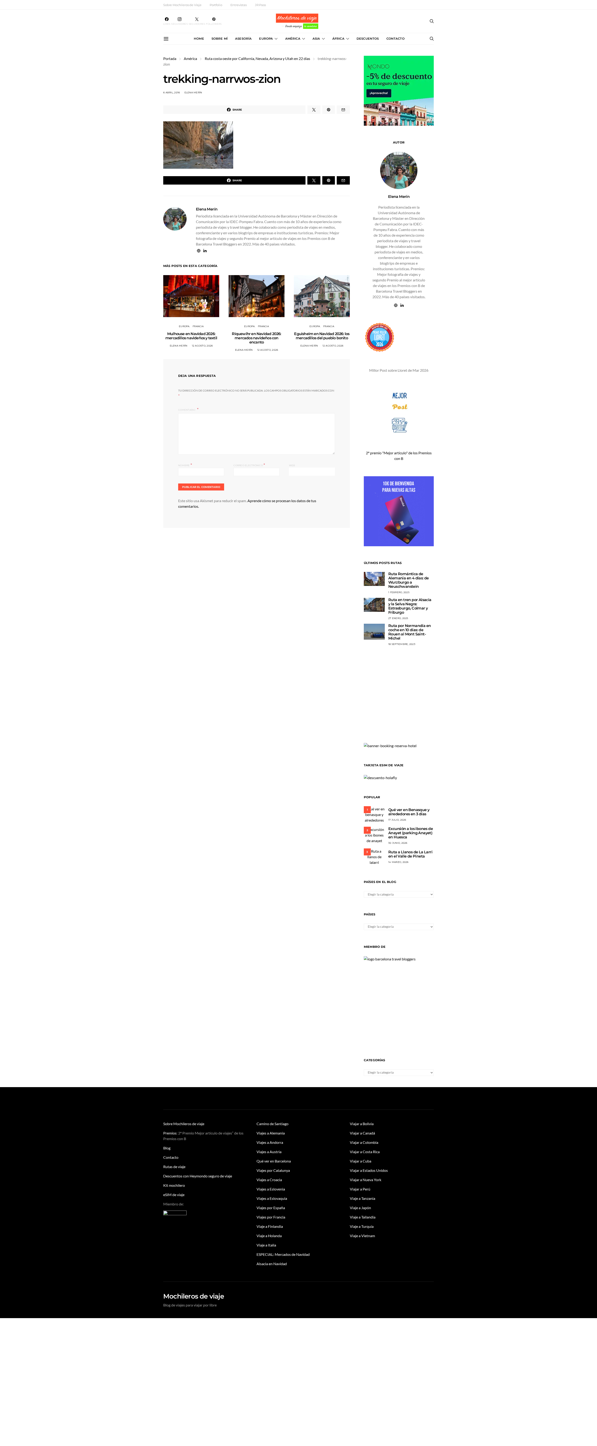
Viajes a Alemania (271, 1133)
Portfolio (216, 5)
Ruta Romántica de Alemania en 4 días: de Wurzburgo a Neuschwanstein (408, 580)
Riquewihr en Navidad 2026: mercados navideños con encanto (256, 338)
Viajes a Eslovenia (271, 1189)
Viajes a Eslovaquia (272, 1198)
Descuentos (368, 38)
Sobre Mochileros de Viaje (182, 5)
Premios (170, 1133)
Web (292, 465)
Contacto (395, 38)
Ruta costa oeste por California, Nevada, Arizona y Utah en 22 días (257, 58)
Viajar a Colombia (364, 1142)
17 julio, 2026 (397, 819)
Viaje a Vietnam (362, 1235)
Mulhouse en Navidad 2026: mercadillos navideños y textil (191, 336)
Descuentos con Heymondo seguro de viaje (197, 1176)
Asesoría (243, 38)
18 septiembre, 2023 (401, 644)
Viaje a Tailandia (362, 1217)
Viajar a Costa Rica (365, 1151)
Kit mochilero (174, 1185)
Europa (266, 38)
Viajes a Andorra (270, 1142)
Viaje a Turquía (362, 1226)
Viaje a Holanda (269, 1235)
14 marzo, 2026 (398, 862)
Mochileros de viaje (193, 1296)
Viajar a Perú (360, 1189)
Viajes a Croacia (269, 1179)
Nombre (185, 465)
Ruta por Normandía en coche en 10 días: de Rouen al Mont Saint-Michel (409, 632)
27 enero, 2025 (398, 618)
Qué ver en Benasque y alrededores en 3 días (408, 812)
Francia (198, 326)
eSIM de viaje (173, 1194)
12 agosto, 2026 (202, 345)
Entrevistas (238, 5)
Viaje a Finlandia (270, 1226)
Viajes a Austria (269, 1151)
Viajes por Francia (271, 1217)
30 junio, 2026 (397, 842)
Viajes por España (271, 1207)
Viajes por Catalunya (273, 1170)
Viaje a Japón (360, 1207)
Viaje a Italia (266, 1245)
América (292, 38)
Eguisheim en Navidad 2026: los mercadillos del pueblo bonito (321, 336)
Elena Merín (193, 92)
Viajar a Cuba (360, 1161)
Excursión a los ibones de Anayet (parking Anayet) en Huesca (410, 832)
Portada (169, 58)
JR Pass (260, 5)
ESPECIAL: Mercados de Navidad (283, 1254)
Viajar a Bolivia (362, 1123)
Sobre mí (220, 38)
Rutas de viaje (174, 1166)
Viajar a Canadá (362, 1133)
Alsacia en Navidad (272, 1263)
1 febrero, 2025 (399, 592)
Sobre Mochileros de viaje (183, 1123)
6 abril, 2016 (171, 92)
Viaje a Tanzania (362, 1198)
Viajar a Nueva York (365, 1179)
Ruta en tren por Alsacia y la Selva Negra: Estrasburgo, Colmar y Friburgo (409, 606)
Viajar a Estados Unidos (369, 1170)
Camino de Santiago (272, 1123)
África (338, 38)
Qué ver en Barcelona (274, 1161)
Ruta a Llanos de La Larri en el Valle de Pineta (410, 854)
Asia (316, 38)
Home (199, 38)
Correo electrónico (249, 465)
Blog (166, 1148)
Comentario (187, 409)
